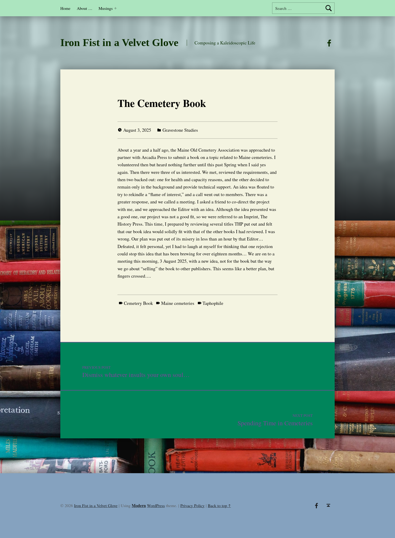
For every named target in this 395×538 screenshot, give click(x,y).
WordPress (156, 505)
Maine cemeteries (177, 303)
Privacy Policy (192, 505)
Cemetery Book (138, 303)
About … (84, 8)
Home (65, 8)
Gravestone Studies (180, 130)
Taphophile (213, 303)
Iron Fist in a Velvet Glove (119, 42)
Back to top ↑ (219, 505)
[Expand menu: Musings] (115, 8)
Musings (106, 8)
